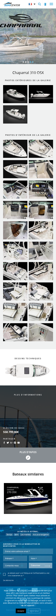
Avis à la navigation (41, 534)
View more (28, 498)
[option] (28, 36)
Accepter (20, 611)
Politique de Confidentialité (33, 573)
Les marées (26, 534)
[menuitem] (32, 4)
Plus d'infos (28, 452)
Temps (9, 534)
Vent (16, 534)
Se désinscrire (8, 580)
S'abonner (35, 565)
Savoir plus (34, 611)
